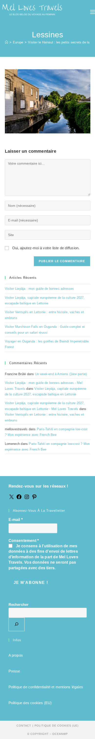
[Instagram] (27, 498)
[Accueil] (6, 42)
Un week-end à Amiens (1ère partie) (61, 374)
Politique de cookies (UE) (57, 725)
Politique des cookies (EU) (30, 703)
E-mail (16, 520)
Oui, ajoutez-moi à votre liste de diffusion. (45, 248)
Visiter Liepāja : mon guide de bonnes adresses (39, 288)
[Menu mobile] (92, 12)
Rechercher (19, 604)
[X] (11, 498)
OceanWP (60, 733)
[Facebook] (19, 498)
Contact (24, 725)
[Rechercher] (17, 624)
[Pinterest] (34, 498)
